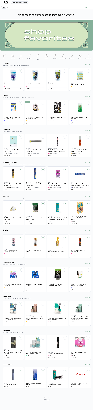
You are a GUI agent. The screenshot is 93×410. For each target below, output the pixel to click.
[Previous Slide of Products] (2, 79)
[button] (89, 7)
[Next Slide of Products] (91, 79)
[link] (4, 56)
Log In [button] (86, 7)
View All (87, 64)
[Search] (8, 7)
